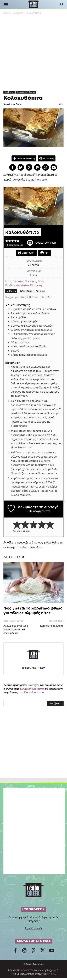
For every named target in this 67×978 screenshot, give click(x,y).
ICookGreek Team (12, 104)
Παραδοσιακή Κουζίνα (26, 92)
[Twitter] (42, 951)
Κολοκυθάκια (26, 291)
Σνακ (41, 281)
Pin (46, 252)
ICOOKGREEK (27, 970)
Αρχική (6, 12)
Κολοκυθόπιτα (23, 98)
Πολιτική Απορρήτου (34, 964)
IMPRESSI (50, 974)
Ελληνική (36, 285)
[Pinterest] (33, 951)
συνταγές (33, 685)
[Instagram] (24, 951)
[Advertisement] (33, 749)
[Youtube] (51, 951)
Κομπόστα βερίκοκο (52, 625)
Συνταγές (18, 12)
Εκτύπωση (48, 158)
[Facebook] (15, 951)
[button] (5, 4)
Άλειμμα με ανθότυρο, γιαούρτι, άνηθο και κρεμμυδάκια (16, 629)
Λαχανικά (40, 291)
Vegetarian (22, 285)
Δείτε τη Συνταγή (25, 158)
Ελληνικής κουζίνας (32, 688)
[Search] (62, 4)
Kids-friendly (9, 92)
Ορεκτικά (30, 281)
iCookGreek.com (34, 692)
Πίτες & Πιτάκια (28, 297)
